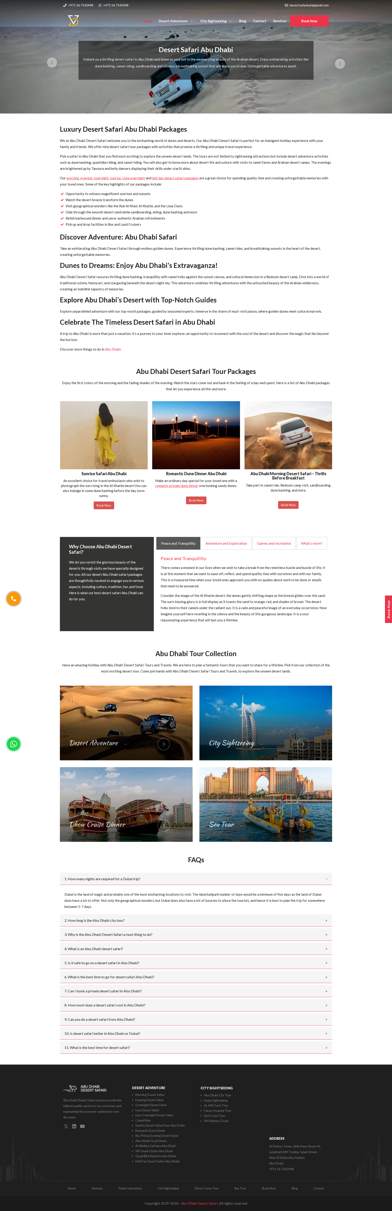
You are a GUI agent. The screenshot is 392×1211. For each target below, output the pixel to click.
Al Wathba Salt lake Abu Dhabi (155, 1146)
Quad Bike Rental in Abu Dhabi (155, 1156)
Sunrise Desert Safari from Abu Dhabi (160, 1125)
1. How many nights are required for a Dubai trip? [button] (102, 879)
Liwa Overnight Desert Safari (154, 1115)
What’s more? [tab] (311, 543)
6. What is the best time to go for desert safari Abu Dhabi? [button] (109, 977)
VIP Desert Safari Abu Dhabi (154, 1151)
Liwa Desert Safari (147, 1110)
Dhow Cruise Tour (207, 1188)
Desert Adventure (173, 21)
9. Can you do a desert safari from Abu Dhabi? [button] (99, 1019)
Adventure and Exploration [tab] (226, 543)
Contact (259, 21)
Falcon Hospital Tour (217, 1110)
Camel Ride (142, 1120)
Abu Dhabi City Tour (217, 1095)
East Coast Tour (214, 1115)
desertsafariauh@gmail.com (309, 5)
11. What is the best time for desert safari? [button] (97, 1047)
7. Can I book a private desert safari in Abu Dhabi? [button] (103, 991)
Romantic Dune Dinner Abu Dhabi (104, 473)
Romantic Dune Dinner (150, 1130)
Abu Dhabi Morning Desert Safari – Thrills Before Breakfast (196, 476)
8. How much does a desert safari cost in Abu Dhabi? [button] (104, 1005)
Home (147, 21)
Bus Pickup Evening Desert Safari (157, 1135)
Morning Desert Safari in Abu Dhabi (196, 49)
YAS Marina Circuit (216, 1121)
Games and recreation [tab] (274, 543)
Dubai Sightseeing (216, 1100)
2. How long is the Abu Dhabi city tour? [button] (94, 920)
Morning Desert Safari (149, 1095)
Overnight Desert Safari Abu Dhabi (288, 473)
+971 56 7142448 (80, 5)
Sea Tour (240, 1188)
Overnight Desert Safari (151, 1105)
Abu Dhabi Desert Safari (199, 1203)
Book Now (309, 21)
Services (280, 21)
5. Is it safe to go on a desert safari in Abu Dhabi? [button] (101, 963)
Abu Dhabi (113, 349)
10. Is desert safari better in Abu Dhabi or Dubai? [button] (102, 1033)
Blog (242, 21)
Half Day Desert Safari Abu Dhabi (157, 1161)
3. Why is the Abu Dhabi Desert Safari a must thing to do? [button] (108, 934)
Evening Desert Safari (149, 1100)
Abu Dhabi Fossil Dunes (151, 1141)
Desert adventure (130, 1188)
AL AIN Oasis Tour (216, 1105)
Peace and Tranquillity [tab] (178, 543)
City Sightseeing (213, 21)
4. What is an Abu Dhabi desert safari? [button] (93, 949)
